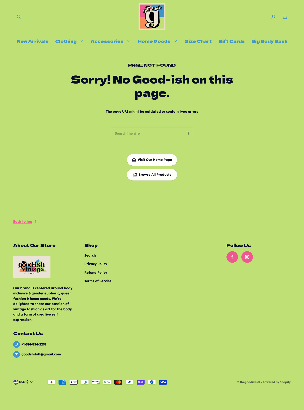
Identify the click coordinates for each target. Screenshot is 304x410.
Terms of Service (97, 281)
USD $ (23, 382)
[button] (19, 17)
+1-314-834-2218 (34, 344)
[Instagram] (247, 257)
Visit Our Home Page (155, 159)
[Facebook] (232, 257)
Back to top (22, 221)
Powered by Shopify (277, 382)
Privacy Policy (95, 264)
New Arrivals (33, 41)
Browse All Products (155, 174)
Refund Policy (95, 272)
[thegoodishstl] (152, 16)
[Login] (273, 17)
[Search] (187, 133)
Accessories (107, 41)
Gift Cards (231, 41)
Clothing (66, 41)
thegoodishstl (250, 382)
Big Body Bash (269, 41)
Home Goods (154, 41)
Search (90, 255)
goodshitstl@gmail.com (41, 354)
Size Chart (198, 41)
